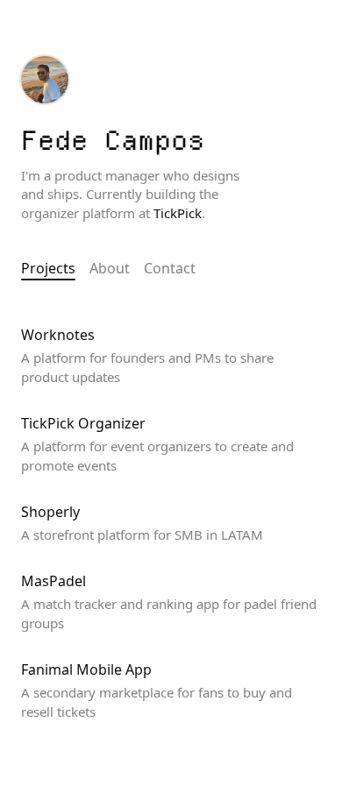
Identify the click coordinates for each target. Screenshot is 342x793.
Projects (48, 268)
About (109, 268)
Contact (170, 268)
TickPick (177, 213)
